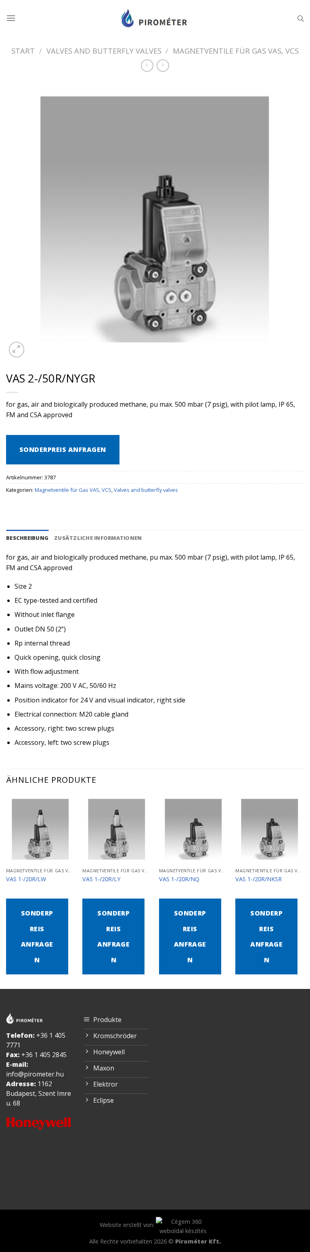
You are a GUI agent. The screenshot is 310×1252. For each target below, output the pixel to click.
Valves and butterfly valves (103, 51)
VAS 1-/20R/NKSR (258, 879)
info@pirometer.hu (35, 1074)
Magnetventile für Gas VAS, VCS (236, 51)
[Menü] (11, 18)
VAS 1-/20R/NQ (179, 879)
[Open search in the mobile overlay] (300, 18)
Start (23, 51)
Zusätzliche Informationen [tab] (98, 537)
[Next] (303, 891)
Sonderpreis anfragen (62, 449)
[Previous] (6, 891)
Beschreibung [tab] (27, 537)
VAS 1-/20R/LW (26, 879)
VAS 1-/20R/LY (101, 879)
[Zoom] (17, 349)
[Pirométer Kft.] (155, 18)
